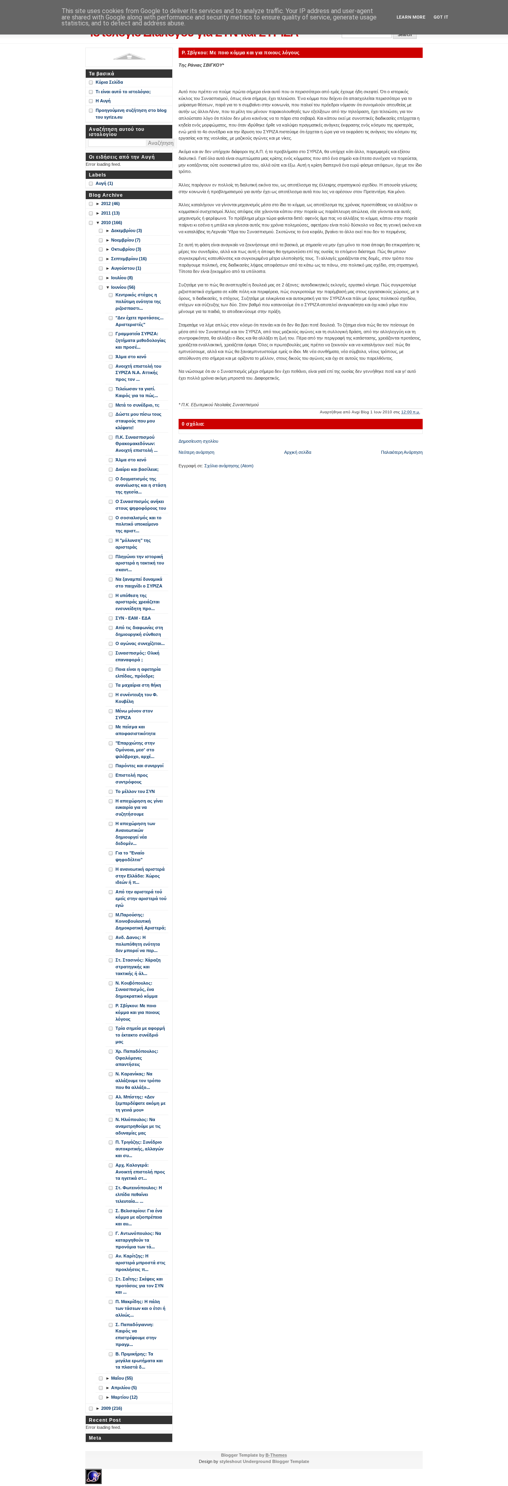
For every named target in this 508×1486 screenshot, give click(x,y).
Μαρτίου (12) (124, 1397)
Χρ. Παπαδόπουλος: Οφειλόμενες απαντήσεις (136, 1058)
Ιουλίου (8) (122, 277)
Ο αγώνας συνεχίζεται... (140, 643)
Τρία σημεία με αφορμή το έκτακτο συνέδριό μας (140, 1035)
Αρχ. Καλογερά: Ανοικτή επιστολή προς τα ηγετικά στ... (140, 1172)
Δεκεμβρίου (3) (126, 230)
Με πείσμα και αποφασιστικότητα (135, 730)
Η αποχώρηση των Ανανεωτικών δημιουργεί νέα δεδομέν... (135, 833)
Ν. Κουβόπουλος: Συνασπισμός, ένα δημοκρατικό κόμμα (136, 990)
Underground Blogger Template (276, 1461)
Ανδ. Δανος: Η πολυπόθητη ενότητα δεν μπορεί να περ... (137, 944)
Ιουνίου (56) (123, 287)
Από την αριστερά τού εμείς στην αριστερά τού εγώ (140, 898)
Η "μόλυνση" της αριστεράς (133, 543)
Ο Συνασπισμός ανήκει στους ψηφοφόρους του (140, 505)
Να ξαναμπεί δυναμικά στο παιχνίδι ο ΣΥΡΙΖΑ (138, 582)
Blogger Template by (254, 1455)
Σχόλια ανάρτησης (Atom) (229, 465)
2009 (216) (111, 1408)
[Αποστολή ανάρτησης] (422, 412)
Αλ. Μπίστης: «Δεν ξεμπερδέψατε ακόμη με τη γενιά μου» (140, 1103)
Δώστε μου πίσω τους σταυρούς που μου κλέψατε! (138, 421)
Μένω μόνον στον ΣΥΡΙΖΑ (134, 714)
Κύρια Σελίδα (109, 82)
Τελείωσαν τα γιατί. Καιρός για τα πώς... (136, 392)
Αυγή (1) (104, 183)
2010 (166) (111, 222)
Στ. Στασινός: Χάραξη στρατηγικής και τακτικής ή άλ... (138, 967)
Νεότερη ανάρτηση (196, 452)
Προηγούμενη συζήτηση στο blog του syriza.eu (131, 113)
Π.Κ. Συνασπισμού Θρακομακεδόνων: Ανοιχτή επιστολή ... (136, 444)
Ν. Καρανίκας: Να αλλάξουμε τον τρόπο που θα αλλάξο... (138, 1080)
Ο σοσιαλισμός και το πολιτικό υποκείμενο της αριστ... (138, 524)
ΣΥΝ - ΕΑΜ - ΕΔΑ (133, 618)
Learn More (410, 17)
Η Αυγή (103, 100)
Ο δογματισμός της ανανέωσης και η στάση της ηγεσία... (140, 485)
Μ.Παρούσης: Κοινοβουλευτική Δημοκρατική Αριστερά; (140, 921)
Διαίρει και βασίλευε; (137, 469)
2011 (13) (110, 213)
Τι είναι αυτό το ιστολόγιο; (123, 91)
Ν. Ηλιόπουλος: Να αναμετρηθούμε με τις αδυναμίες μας (138, 1126)
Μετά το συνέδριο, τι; (137, 405)
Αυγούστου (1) (126, 268)
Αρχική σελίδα (297, 452)
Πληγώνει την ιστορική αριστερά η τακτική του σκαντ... (139, 563)
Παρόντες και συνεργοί (139, 765)
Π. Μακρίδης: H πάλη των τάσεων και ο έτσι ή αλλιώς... (140, 1308)
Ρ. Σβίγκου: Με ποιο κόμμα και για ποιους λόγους (241, 52)
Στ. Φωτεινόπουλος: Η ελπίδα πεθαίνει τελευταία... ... (138, 1194)
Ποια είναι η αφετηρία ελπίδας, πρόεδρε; (138, 672)
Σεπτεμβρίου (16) (129, 258)
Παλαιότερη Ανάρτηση (402, 452)
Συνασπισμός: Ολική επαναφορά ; (137, 656)
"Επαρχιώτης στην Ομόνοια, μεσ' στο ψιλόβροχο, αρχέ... (135, 750)
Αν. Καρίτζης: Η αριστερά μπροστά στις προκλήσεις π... (140, 1263)
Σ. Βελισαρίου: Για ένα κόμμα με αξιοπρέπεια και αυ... (138, 1217)
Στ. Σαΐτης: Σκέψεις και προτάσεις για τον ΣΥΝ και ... (139, 1286)
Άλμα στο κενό (130, 356)
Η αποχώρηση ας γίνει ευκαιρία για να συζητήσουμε (139, 808)
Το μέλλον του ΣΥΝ (135, 791)
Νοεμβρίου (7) (125, 240)
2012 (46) (110, 203)
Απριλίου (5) (124, 1387)
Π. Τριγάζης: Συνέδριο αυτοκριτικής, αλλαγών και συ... (139, 1149)
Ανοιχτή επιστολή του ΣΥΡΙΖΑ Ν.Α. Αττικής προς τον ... (138, 373)
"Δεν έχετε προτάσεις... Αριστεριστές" (139, 321)
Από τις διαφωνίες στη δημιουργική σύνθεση (139, 631)
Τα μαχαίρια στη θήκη (138, 685)
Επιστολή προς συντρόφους (131, 778)
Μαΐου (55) (122, 1378)
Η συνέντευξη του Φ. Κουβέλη (136, 698)
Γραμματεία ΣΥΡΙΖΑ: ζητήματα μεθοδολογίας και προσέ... (140, 340)
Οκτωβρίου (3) (126, 249)
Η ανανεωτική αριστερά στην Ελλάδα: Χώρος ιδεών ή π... (140, 876)
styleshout (230, 1461)
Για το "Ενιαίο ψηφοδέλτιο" (129, 856)
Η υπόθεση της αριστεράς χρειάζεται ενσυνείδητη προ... (137, 602)
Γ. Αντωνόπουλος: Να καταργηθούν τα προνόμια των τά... (138, 1240)
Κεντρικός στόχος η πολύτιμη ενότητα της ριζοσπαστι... (138, 301)
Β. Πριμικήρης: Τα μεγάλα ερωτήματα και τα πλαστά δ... (139, 1361)
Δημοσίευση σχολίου (198, 441)
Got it (440, 17)
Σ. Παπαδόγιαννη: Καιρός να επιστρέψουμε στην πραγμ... (135, 1334)
